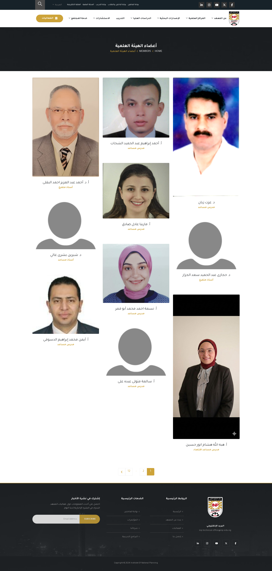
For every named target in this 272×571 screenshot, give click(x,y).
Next (121, 471)
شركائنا (134, 528)
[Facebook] (232, 5)
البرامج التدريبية (130, 537)
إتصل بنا (177, 537)
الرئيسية (177, 512)
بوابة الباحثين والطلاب (117, 5)
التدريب (120, 18)
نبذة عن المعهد (173, 520)
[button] (40, 5)
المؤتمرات (132, 520)
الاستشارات (103, 18)
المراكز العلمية (197, 18)
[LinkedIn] (201, 5)
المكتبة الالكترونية (74, 5)
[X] (224, 5)
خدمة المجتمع (79, 18)
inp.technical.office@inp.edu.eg (215, 530)
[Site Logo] (234, 18)
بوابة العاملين (133, 5)
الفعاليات (48, 18)
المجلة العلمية (88, 5)
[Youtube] (216, 5)
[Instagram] (209, 5)
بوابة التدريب (101, 5)
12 (129, 471)
